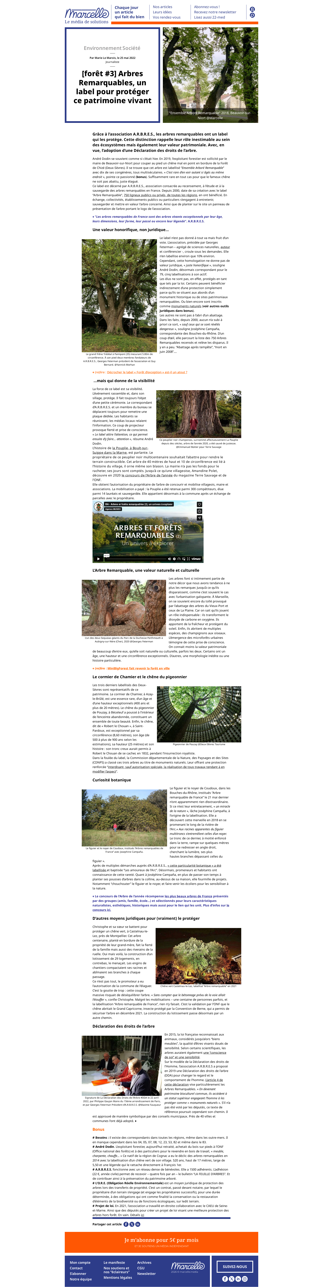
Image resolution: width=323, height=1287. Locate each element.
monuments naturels (186, 306)
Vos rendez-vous (167, 17)
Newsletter (146, 1273)
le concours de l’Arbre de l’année (147, 475)
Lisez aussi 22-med (209, 17)
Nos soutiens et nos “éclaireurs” (117, 1270)
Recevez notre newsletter (215, 12)
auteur (225, 247)
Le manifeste (114, 1262)
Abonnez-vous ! (207, 6)
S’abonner (78, 1273)
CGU (141, 1268)
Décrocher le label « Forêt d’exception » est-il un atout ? (147, 372)
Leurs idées (162, 12)
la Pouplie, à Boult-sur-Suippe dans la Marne (120, 450)
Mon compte (80, 1262)
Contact (76, 1268)
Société (131, 48)
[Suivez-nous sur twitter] (232, 1279)
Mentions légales (118, 1277)
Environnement (103, 48)
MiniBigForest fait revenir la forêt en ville (138, 668)
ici (142, 1215)
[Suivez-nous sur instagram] (245, 1279)
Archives (144, 1262)
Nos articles (162, 6)
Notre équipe (81, 1279)
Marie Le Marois (105, 58)
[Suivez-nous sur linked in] (238, 1279)
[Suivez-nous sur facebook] (225, 1279)
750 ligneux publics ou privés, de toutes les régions (160, 195)
